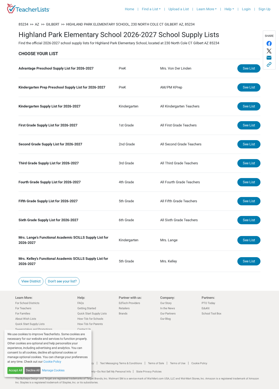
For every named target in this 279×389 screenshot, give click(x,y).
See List (251, 68)
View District (31, 281)
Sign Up (264, 9)
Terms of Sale (156, 363)
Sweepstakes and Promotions (33, 329)
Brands (123, 313)
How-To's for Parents (90, 324)
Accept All (15, 370)
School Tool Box (211, 313)
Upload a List (178, 9)
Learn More (205, 9)
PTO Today (208, 303)
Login (246, 9)
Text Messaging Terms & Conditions (121, 363)
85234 (23, 24)
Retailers (124, 308)
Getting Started (86, 308)
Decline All (32, 370)
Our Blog (165, 318)
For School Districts (27, 303)
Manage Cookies (53, 370)
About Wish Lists (25, 318)
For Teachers (23, 308)
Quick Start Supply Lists (30, 324)
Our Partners (168, 313)
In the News (167, 308)
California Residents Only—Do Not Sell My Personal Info (98, 371)
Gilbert (53, 24)
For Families (22, 313)
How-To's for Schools (90, 318)
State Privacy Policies (149, 371)
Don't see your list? (62, 281)
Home (129, 9)
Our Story (166, 303)
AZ (37, 24)
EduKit (205, 308)
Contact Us (84, 329)
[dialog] (48, 353)
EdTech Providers (129, 303)
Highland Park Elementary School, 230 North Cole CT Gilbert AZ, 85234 (130, 24)
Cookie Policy (199, 363)
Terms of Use (177, 363)
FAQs (80, 303)
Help (228, 9)
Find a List (150, 9)
